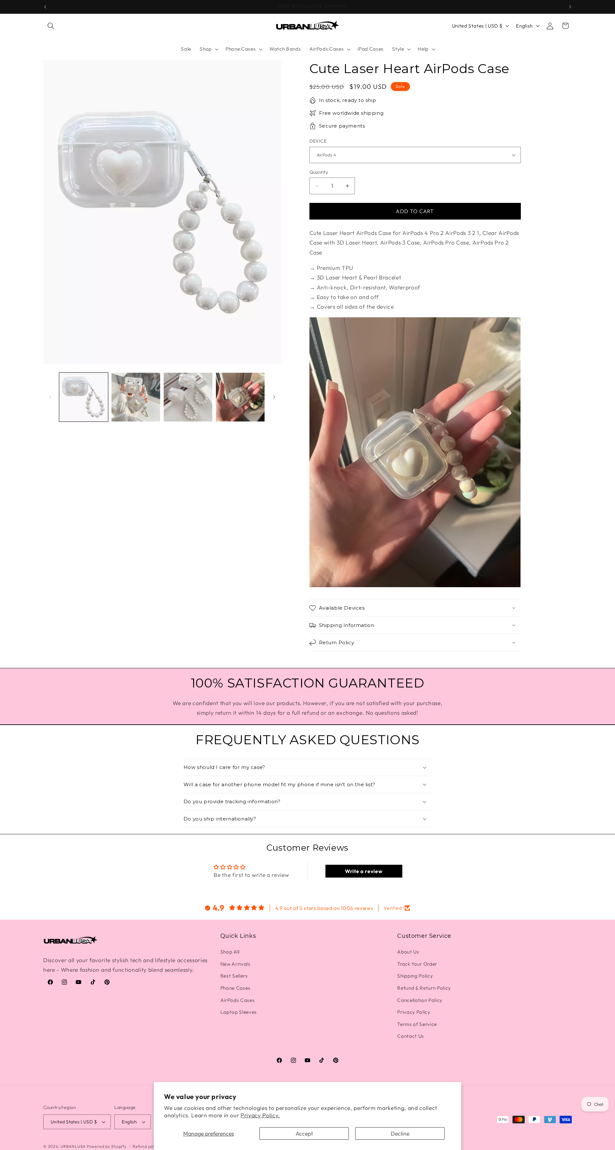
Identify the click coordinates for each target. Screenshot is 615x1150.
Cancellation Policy (419, 1000)
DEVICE (318, 141)
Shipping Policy (415, 976)
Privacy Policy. (260, 1115)
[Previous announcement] (45, 6)
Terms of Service (417, 1024)
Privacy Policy (413, 1012)
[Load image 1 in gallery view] (83, 397)
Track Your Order (417, 964)
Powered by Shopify (107, 1146)
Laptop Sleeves (238, 1012)
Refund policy (146, 1146)
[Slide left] (50, 397)
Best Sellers (234, 976)
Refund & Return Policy (424, 988)
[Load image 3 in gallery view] (188, 397)
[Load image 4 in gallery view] (240, 397)
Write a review (363, 871)
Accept (304, 1133)
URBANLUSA (73, 1146)
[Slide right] (274, 397)
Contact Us (410, 1036)
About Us (408, 952)
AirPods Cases (237, 1000)
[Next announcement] (570, 6)
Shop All (230, 952)
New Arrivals (235, 964)
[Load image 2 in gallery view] (135, 397)
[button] (51, 25)
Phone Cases (235, 988)
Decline (400, 1133)
